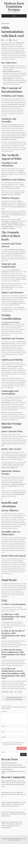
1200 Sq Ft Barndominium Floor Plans (11, 765)
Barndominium (5, 691)
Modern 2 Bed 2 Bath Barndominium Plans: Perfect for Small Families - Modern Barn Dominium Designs (12, 823)
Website (3, 737)
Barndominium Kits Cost (13, 806)
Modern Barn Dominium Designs (14, 6)
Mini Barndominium (7, 769)
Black (11, 691)
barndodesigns (14, 40)
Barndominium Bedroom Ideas (14, 697)
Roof (16, 691)
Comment (4, 711)
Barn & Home (6, 816)
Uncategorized (5, 23)
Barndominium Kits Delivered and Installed (13, 767)
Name (3, 726)
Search (3, 752)
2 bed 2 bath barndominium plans (14, 699)
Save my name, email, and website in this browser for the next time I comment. (13, 743)
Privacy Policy (16, 840)
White (20, 691)
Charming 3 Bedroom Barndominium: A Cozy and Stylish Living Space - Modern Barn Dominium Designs (13, 804)
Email (3, 731)
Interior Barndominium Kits (9, 763)
